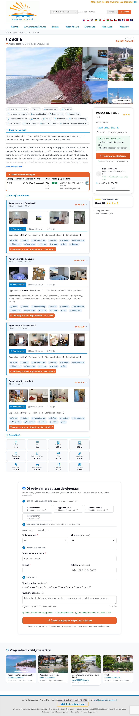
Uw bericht (33, 592)
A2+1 (100, 127)
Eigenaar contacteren (114, 156)
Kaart (114, 188)
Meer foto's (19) (123, 101)
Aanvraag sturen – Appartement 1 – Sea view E (33, 249)
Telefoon (80, 565)
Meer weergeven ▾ (14, 166)
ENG (33, 587)
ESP (55, 587)
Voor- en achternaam (34, 553)
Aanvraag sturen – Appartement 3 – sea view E (33, 371)
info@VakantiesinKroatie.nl (105, 700)
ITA (48, 587)
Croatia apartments (105, 709)
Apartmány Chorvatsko (70, 712)
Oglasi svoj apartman (74, 704)
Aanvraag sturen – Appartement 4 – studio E (32, 427)
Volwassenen (30, 535)
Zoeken (125, 12)
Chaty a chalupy (120, 709)
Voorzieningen (19, 229)
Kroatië (14, 27)
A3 (118, 127)
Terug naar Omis (102, 211)
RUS (71, 587)
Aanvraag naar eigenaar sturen (71, 620)
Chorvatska (70, 709)
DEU (41, 587)
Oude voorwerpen (48, 712)
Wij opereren (18, 709)
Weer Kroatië (72, 27)
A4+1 (107, 127)
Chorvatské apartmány (88, 712)
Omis (28, 32)
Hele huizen (107, 27)
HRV (79, 587)
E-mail (26, 565)
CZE (24, 587)
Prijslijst (52, 229)
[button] (113, 201)
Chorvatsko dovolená (57, 709)
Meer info (124, 27)
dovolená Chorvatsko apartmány (35, 709)
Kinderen (80, 535)
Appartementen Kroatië (35, 27)
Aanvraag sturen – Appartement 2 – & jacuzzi (32, 315)
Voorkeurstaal (34, 583)
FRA (63, 587)
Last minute (89, 27)
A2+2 (113, 127)
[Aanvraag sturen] (87, 183)
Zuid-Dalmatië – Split (14, 32)
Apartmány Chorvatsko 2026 (86, 709)
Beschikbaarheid (36, 229)
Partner (59, 712)
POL (86, 587)
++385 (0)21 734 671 (108, 183)
